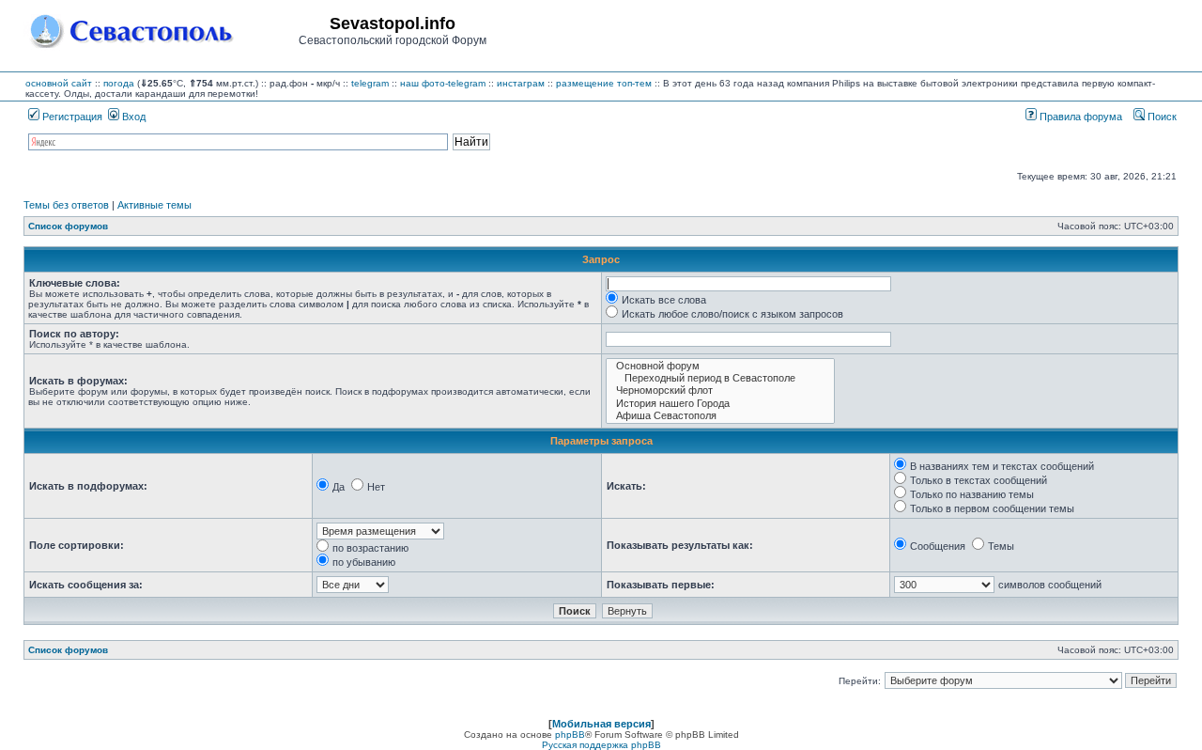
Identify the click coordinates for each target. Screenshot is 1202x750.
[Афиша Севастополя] (720, 416)
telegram (370, 83)
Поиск (1161, 116)
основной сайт (58, 83)
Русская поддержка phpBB (601, 745)
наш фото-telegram (442, 83)
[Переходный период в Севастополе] (720, 378)
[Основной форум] (720, 366)
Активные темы (154, 205)
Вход (132, 116)
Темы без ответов (66, 205)
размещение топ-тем (604, 83)
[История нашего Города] (720, 404)
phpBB (570, 734)
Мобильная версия (601, 723)
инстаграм (521, 83)
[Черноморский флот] (720, 390)
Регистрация (70, 116)
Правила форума (1079, 116)
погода (118, 83)
